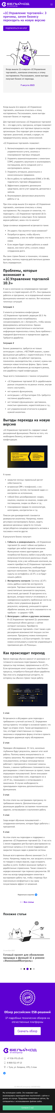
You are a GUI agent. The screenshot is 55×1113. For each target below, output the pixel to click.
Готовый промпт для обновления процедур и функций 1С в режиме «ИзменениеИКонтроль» (23, 957)
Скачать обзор (27, 1031)
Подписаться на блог (16, 28)
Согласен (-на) (27, 1107)
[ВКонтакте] (36, 895)
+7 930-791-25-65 (15, 1058)
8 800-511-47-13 (14, 1062)
